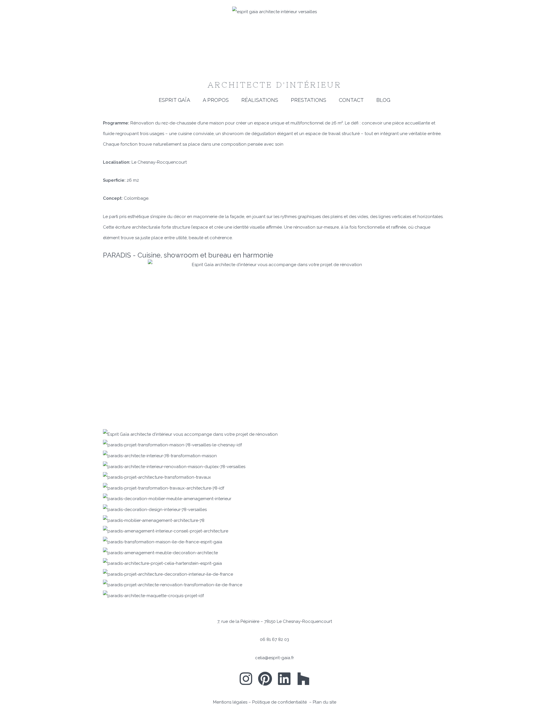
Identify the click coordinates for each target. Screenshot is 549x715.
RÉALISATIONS (259, 100)
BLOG (383, 100)
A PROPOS (216, 100)
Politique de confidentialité (280, 702)
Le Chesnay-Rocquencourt (159, 162)
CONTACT (351, 100)
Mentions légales (230, 702)
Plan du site (324, 702)
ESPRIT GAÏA (174, 100)
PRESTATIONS (308, 100)
